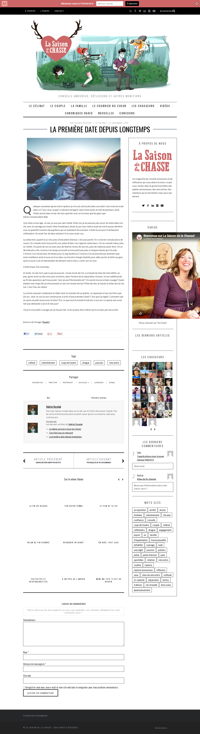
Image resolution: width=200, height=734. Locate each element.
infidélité (138, 545)
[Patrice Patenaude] (136, 390)
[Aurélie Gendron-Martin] (136, 366)
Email (112, 382)
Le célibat (37, 106)
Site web (27, 675)
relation (151, 559)
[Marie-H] (160, 366)
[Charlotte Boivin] (144, 422)
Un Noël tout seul (109, 542)
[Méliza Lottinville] (168, 382)
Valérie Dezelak (75, 424)
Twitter (53, 382)
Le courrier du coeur (110, 106)
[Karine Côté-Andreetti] (168, 398)
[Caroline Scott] (168, 406)
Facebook (37, 382)
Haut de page (160, 728)
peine (136, 554)
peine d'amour (150, 554)
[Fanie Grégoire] (144, 414)
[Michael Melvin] (144, 406)
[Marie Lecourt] (152, 406)
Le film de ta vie (109, 506)
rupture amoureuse (143, 570)
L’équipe (45, 11)
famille (153, 534)
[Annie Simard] (152, 422)
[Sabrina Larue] (144, 390)
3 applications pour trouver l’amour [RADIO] (150, 458)
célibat (31, 362)
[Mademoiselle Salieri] (160, 406)
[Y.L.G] (152, 366)
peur (163, 554)
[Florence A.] (144, 398)
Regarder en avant (73, 542)
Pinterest (68, 382)
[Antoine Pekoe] (160, 390)
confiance (139, 520)
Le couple (58, 106)
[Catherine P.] (152, 382)
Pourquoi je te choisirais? (99, 460)
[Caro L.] (160, 414)
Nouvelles (106, 113)
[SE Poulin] (152, 390)
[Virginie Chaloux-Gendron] (136, 382)
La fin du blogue (38, 506)
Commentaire (29, 620)
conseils (151, 520)
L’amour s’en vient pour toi (48, 460)
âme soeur (166, 584)
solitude (168, 574)
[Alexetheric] (136, 414)
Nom (26, 652)
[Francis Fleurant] (136, 374)
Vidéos (165, 106)
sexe (136, 574)
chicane (167, 515)
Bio (48, 397)
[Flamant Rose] (152, 374)
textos (166, 579)
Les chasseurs (143, 106)
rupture (148, 565)
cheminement (48, 362)
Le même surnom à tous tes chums (65, 429)
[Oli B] (168, 390)
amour (162, 509)
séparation (153, 579)
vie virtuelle (151, 584)
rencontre (114, 362)
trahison (138, 584)
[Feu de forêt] (152, 398)
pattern (161, 549)
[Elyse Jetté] (160, 374)
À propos (30, 11)
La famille (79, 106)
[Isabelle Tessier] (168, 374)
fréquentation (141, 540)
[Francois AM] (136, 398)
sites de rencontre (151, 574)
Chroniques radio (79, 113)
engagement (165, 529)
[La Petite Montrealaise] (160, 382)
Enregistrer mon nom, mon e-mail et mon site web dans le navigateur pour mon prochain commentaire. (71, 687)
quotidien (138, 559)
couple (156, 524)
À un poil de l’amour (73, 579)
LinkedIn (99, 382)
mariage (150, 545)
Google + (84, 382)
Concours (127, 113)
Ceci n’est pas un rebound (61, 433)
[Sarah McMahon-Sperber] (160, 398)
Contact (59, 11)
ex (145, 534)
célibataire (139, 529)
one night (138, 549)
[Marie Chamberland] (144, 374)
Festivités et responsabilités (38, 580)
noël (160, 545)
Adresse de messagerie (34, 664)
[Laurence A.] (136, 422)
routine (137, 565)
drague (85, 362)
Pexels (45, 322)
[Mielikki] (168, 414)
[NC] (144, 382)
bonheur (138, 515)
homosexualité (158, 540)
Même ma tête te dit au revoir (109, 580)
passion (99, 362)
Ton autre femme (73, 506)
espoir (137, 534)
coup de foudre (68, 362)
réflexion (160, 570)
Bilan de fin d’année (39, 542)
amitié (152, 509)
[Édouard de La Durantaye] (136, 406)
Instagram (51, 421)
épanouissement (142, 590)
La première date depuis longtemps (65, 436)
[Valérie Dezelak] (144, 366)
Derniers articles (98, 397)
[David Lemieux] (168, 366)
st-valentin (139, 579)
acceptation (140, 509)
